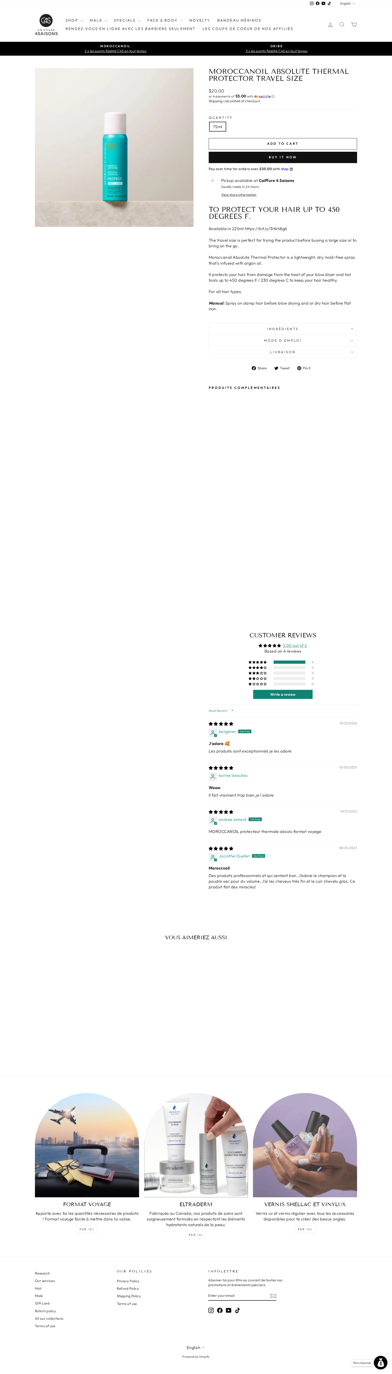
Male (97, 20)
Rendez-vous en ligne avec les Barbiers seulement (131, 28)
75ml (217, 126)
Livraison (283, 352)
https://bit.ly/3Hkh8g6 (266, 228)
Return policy (45, 1311)
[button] (283, 96)
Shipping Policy (129, 1296)
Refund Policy (128, 1288)
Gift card (42, 1303)
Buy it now (283, 157)
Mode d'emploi (283, 340)
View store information (239, 195)
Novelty (199, 20)
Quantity (221, 118)
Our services (45, 1281)
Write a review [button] (282, 694)
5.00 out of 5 (295, 645)
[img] (221, 723)
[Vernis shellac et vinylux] (305, 1145)
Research (42, 1273)
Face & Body (163, 20)
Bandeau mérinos (239, 20)
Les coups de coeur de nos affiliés (248, 28)
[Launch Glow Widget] (380, 1362)
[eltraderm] (196, 1145)
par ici (87, 1229)
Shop (73, 20)
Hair (38, 1288)
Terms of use (45, 1326)
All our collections (49, 1318)
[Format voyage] (87, 1145)
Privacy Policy (128, 1281)
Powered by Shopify (195, 1356)
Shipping (216, 101)
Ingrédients (283, 329)
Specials (125, 20)
